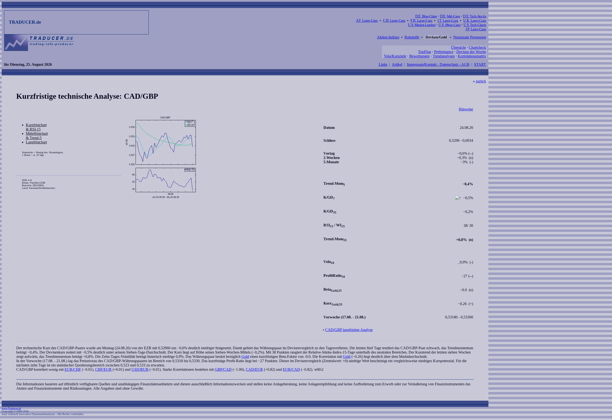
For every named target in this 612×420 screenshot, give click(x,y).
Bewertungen (419, 56)
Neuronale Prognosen (469, 37)
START (480, 64)
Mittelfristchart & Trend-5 (37, 135)
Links (383, 64)
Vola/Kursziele (395, 56)
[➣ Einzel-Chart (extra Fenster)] (222, 157)
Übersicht (458, 47)
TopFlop (424, 52)
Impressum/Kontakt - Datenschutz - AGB (438, 64)
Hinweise (466, 109)
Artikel (397, 64)
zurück (481, 81)
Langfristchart (36, 142)
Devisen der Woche (471, 52)
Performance (443, 52)
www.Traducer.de (11, 408)
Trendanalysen (444, 56)
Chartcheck (477, 47)
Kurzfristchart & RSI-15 (36, 127)
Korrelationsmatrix (472, 56)
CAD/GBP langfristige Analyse (349, 330)
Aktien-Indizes (388, 37)
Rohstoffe (411, 37)
